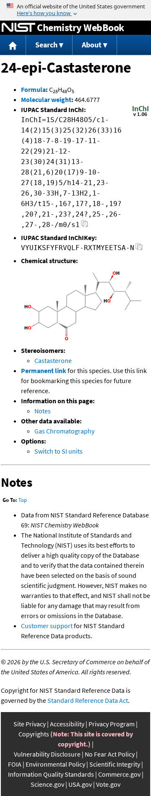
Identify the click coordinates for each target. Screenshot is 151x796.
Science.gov (47, 784)
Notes (42, 411)
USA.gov (80, 784)
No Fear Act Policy (110, 754)
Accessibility (67, 724)
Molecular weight (46, 99)
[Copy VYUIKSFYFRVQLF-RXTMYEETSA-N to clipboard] (139, 249)
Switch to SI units (58, 451)
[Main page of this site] (13, 45)
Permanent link (43, 370)
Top (22, 500)
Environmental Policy (55, 764)
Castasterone (53, 360)
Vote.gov (108, 784)
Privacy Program (112, 724)
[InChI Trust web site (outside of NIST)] (140, 115)
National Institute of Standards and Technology (18, 27)
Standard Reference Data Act (87, 700)
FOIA (14, 764)
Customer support (47, 625)
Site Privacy (29, 724)
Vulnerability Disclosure (47, 754)
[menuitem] (13, 45)
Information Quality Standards (51, 774)
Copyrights (33, 734)
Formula (33, 89)
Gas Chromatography (64, 431)
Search (46, 45)
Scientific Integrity (114, 764)
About (92, 45)
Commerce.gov (119, 774)
